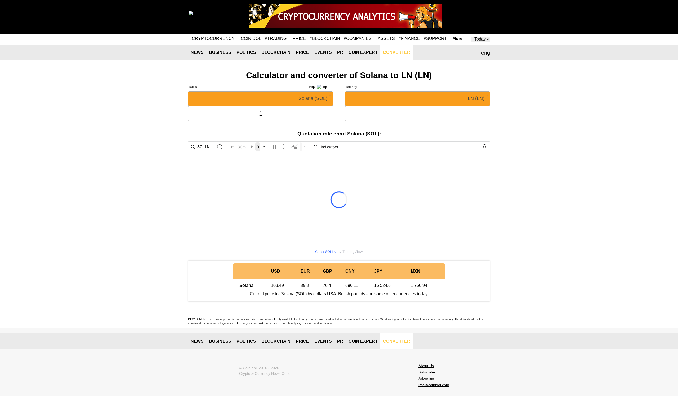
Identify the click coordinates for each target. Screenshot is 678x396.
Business (220, 52)
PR (340, 52)
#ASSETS (385, 38)
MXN (415, 271)
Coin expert (363, 52)
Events (323, 52)
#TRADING (276, 38)
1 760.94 (419, 285)
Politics (246, 52)
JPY (378, 271)
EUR (305, 271)
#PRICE (298, 38)
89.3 (305, 285)
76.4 (327, 285)
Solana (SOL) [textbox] (312, 98)
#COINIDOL (249, 38)
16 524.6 (382, 285)
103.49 (277, 285)
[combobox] (260, 98)
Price (302, 52)
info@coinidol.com (433, 385)
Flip (312, 87)
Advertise (426, 378)
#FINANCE (409, 38)
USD (275, 271)
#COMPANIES (358, 38)
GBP (327, 271)
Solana (246, 285)
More (457, 39)
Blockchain (276, 52)
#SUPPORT (435, 38)
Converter (396, 52)
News (197, 52)
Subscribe (426, 372)
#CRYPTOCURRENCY (212, 38)
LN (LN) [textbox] (476, 98)
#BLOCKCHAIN (325, 38)
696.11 (351, 285)
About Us (426, 366)
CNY (350, 271)
